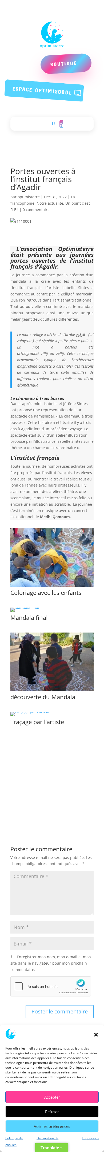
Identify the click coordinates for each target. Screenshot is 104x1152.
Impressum (90, 1138)
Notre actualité (50, 203)
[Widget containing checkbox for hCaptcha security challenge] (50, 986)
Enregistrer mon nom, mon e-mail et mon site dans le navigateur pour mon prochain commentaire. (50, 963)
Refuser (52, 1111)
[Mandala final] (24, 611)
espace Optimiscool (42, 90)
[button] (96, 1034)
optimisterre (29, 196)
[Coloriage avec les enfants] (52, 586)
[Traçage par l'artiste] (30, 716)
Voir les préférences (52, 1126)
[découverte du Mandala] (52, 691)
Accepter (52, 1097)
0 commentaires (37, 209)
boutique (63, 63)
